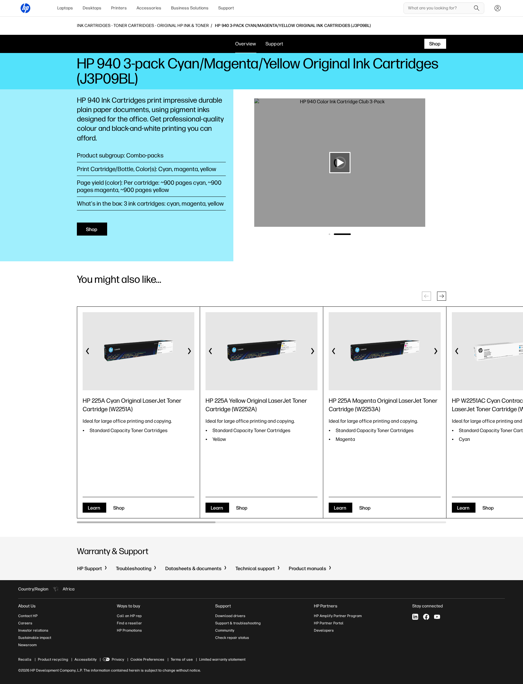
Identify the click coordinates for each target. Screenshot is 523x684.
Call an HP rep (129, 616)
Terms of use (182, 659)
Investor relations (33, 630)
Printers (119, 8)
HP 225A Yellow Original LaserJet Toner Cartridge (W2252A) (256, 405)
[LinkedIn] (415, 617)
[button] (441, 296)
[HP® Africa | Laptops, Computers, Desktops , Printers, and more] (25, 8)
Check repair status (232, 638)
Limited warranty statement (222, 659)
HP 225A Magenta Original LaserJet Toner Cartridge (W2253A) (383, 405)
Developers (324, 630)
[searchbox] (439, 8)
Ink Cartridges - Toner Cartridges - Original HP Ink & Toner (143, 25)
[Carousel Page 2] (350, 234)
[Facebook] (426, 617)
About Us (27, 606)
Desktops (92, 8)
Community (224, 630)
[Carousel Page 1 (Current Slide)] (337, 234)
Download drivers (230, 616)
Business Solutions (190, 8)
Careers (25, 623)
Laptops (65, 8)
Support (226, 8)
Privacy (118, 659)
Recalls (24, 659)
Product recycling (53, 659)
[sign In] (497, 8)
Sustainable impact (34, 638)
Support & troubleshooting (238, 623)
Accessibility (85, 659)
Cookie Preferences (147, 659)
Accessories (149, 8)
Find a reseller (129, 623)
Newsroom (27, 645)
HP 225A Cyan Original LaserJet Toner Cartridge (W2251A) (132, 405)
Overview (245, 44)
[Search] (476, 8)
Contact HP (28, 616)
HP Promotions (129, 630)
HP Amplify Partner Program (338, 616)
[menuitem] (65, 8)
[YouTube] (437, 617)
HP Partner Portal (329, 623)
